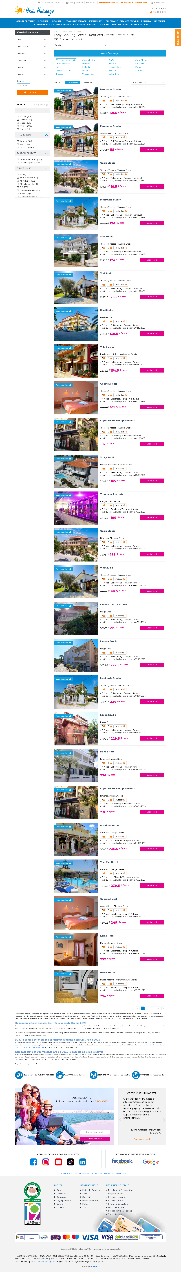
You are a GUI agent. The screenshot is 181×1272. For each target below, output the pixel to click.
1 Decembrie (62, 24)
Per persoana (73, 83)
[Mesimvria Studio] (76, 213)
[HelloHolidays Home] (34, 10)
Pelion (26, 1047)
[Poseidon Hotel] (76, 839)
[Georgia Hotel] (76, 397)
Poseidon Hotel (109, 825)
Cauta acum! (34, 92)
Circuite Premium (129, 21)
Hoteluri (159, 21)
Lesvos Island (115, 67)
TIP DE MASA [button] (24, 168)
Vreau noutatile (95, 1139)
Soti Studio (106, 236)
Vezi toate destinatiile (66, 60)
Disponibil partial (30, 162)
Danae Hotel (107, 751)
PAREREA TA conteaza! (51, 2)
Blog (58, 1190)
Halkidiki (86, 63)
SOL (84, 1207)
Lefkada (86, 67)
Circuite (57, 21)
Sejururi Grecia (80, 1173)
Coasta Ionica (88, 60)
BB (24, 187)
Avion (26, 144)
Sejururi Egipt (105, 1173)
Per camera (87, 83)
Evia (143, 1045)
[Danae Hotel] (76, 765)
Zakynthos (114, 74)
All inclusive (27, 181)
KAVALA (112, 63)
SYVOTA (112, 70)
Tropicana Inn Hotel (112, 494)
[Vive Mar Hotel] (76, 876)
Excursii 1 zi (95, 21)
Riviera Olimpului (63, 70)
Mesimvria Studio (110, 199)
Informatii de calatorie (118, 1204)
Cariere (59, 1204)
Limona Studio (109, 641)
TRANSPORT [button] (24, 135)
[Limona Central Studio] (76, 618)
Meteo (85, 1204)
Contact (92, 2)
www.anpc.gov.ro (47, 1261)
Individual (27, 147)
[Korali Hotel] (76, 949)
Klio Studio (106, 310)
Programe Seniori (76, 21)
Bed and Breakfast (31, 197)
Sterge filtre (40, 104)
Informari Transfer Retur (135, 2)
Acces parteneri (75, 2)
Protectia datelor (90, 1200)
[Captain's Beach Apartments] (76, 434)
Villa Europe (107, 347)
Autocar (26, 141)
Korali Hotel (107, 935)
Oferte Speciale (25, 21)
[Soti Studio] (76, 250)
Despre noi (61, 1193)
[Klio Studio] (76, 324)
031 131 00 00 (159, 12)
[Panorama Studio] (76, 103)
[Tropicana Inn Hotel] (76, 508)
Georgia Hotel (108, 383)
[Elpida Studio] (76, 728)
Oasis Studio (107, 163)
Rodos (85, 70)
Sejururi (43, 21)
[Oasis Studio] (76, 176)
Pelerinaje (112, 21)
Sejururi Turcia (92, 1173)
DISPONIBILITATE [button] (26, 153)
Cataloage (61, 1197)
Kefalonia (139, 63)
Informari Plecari (109, 2)
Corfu (111, 60)
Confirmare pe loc (31, 159)
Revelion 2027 (119, 24)
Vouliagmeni (88, 74)
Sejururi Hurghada (119, 1173)
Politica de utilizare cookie (120, 1211)
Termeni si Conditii (116, 1214)
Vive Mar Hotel (109, 862)
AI (23, 174)
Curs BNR (86, 1197)
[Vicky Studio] (76, 471)
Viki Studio (106, 273)
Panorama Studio (110, 89)
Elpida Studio (108, 715)
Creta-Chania (141, 60)
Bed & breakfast (30, 190)
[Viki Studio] (76, 287)
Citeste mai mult (142, 1139)
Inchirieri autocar (115, 1200)
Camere (21, 81)
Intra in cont (159, 2)
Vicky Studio (107, 457)
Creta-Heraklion (63, 63)
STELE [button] (20, 110)
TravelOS (96, 1266)
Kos (57, 67)
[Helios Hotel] (76, 986)
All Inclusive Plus (29, 178)
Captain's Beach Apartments (117, 420)
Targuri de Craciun (84, 24)
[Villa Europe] (76, 360)
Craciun (103, 24)
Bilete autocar (139, 24)
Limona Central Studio (113, 604)
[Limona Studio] (76, 655)
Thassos (59, 74)
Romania (146, 21)
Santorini (139, 70)
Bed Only (25, 193)
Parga (138, 67)
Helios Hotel (107, 972)
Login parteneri (63, 1200)
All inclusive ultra (29, 184)
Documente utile (116, 1207)
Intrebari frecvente (116, 1197)
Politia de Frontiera (91, 1190)
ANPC (85, 1193)
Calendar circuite (43, 24)
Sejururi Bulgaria (66, 1173)
